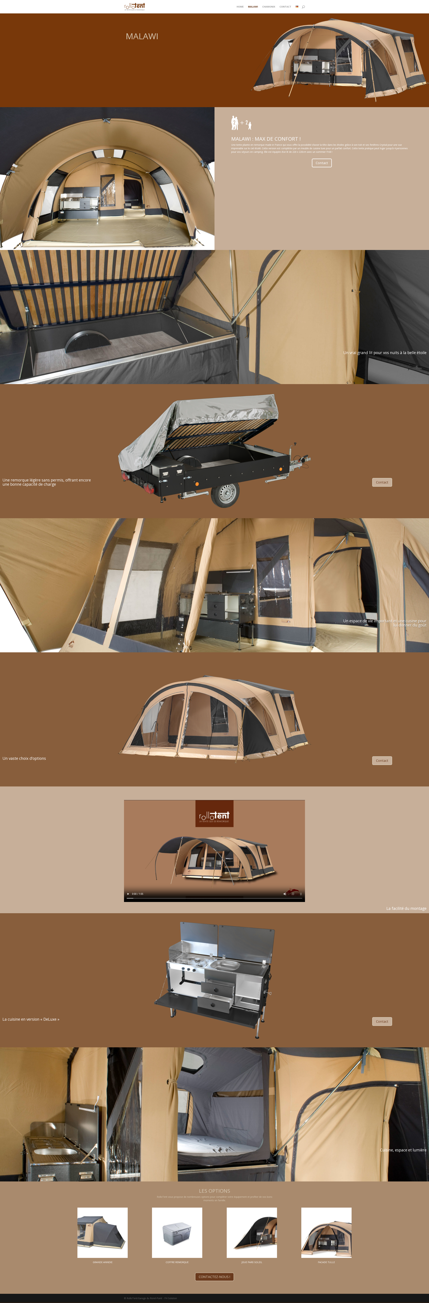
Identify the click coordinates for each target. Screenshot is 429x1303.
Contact (322, 163)
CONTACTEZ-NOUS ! (214, 1276)
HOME (240, 7)
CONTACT (285, 7)
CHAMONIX (268, 7)
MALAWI (253, 7)
